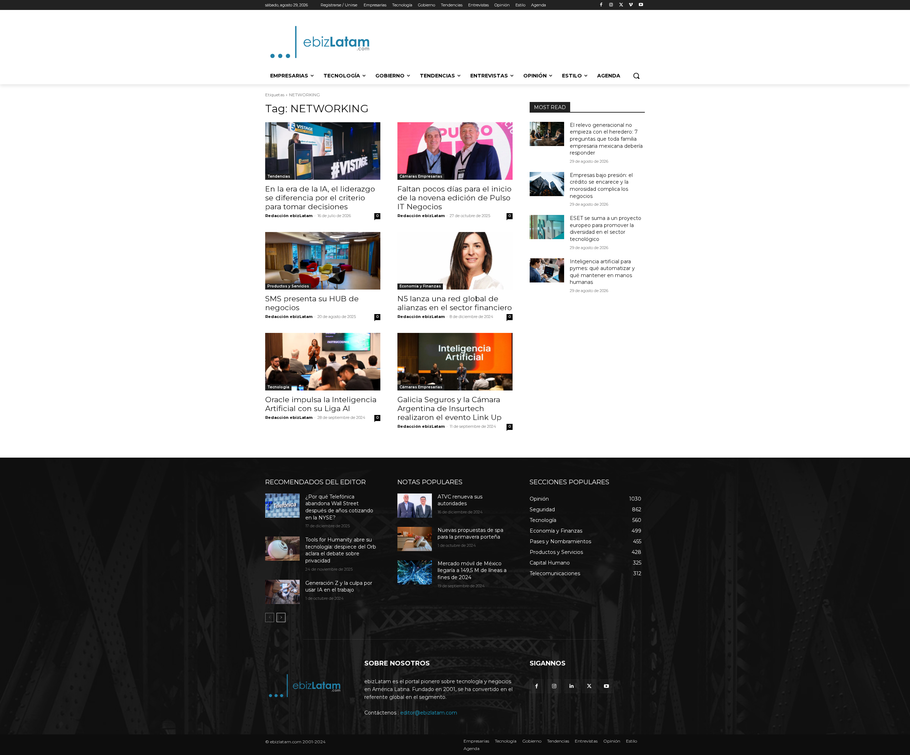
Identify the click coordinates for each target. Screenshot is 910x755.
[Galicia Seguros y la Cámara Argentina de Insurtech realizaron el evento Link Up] (455, 361)
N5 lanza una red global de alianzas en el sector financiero (454, 303)
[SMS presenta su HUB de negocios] (322, 261)
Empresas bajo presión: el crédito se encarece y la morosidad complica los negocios (601, 185)
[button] (636, 75)
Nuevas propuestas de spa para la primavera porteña (470, 533)
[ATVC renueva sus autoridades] (414, 506)
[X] (621, 5)
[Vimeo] (631, 5)
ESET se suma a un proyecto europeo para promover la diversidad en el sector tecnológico (605, 228)
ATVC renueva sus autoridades (460, 500)
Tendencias (278, 176)
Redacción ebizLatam (288, 215)
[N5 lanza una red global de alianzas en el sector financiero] (455, 261)
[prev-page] (269, 617)
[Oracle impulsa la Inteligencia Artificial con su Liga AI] (322, 361)
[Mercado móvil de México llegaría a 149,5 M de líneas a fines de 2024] (414, 572)
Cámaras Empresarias (421, 176)
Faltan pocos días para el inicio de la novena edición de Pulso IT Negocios (454, 197)
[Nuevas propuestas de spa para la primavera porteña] (414, 539)
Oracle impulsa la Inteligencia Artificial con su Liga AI (320, 404)
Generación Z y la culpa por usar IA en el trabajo (338, 586)
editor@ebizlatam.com (428, 713)
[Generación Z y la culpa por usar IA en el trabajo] (282, 592)
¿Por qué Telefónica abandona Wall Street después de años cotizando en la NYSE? (339, 507)
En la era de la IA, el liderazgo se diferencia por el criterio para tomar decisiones (320, 197)
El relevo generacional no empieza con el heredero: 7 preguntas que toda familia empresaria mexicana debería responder (606, 139)
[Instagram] (611, 5)
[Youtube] (641, 5)
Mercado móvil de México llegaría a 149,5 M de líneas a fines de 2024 (472, 570)
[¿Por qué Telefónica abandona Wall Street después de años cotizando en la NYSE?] (282, 506)
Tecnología (278, 387)
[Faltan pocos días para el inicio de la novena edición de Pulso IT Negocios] (455, 151)
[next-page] (281, 617)
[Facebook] (601, 5)
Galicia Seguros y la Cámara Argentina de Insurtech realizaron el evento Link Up (449, 408)
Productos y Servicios (288, 286)
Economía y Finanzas (420, 286)
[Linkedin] (571, 686)
